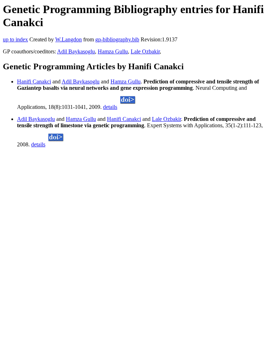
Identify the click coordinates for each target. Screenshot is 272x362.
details (110, 107)
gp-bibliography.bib (117, 39)
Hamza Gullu (113, 51)
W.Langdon (68, 39)
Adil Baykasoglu (76, 51)
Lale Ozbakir (145, 51)
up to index (15, 39)
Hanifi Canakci (34, 81)
